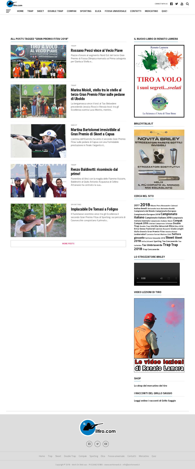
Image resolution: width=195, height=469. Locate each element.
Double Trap (55, 11)
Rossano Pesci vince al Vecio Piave (97, 50)
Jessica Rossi (171, 231)
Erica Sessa (139, 228)
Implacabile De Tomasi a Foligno (94, 209)
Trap (30, 11)
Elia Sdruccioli (161, 226)
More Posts (68, 243)
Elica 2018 (178, 226)
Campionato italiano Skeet (161, 221)
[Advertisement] (97, 23)
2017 (137, 205)
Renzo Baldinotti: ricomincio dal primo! (94, 171)
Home (20, 11)
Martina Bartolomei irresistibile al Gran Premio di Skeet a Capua (95, 132)
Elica (98, 11)
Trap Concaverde (151, 249)
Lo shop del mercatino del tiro (150, 385)
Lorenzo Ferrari (153, 234)
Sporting (85, 11)
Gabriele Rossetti (162, 228)
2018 (145, 204)
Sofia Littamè (147, 241)
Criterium (168, 223)
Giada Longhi (177, 228)
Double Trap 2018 (147, 226)
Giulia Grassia (140, 231)
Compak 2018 (141, 223)
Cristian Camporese (156, 223)
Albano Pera (155, 205)
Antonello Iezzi (154, 208)
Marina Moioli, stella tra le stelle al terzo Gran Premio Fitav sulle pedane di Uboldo (98, 94)
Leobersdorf (140, 234)
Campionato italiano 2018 (158, 217)
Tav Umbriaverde (152, 245)
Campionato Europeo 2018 (147, 214)
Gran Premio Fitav (156, 231)
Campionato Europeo (165, 211)
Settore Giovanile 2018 (155, 237)
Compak (71, 11)
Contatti (135, 11)
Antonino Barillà (168, 208)
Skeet (40, 11)
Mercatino (151, 11)
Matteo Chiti (165, 234)
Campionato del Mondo (144, 211)
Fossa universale (115, 11)
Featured (150, 228)
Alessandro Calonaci (169, 205)
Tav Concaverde (170, 241)
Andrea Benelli (140, 208)
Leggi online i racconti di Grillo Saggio (155, 400)
